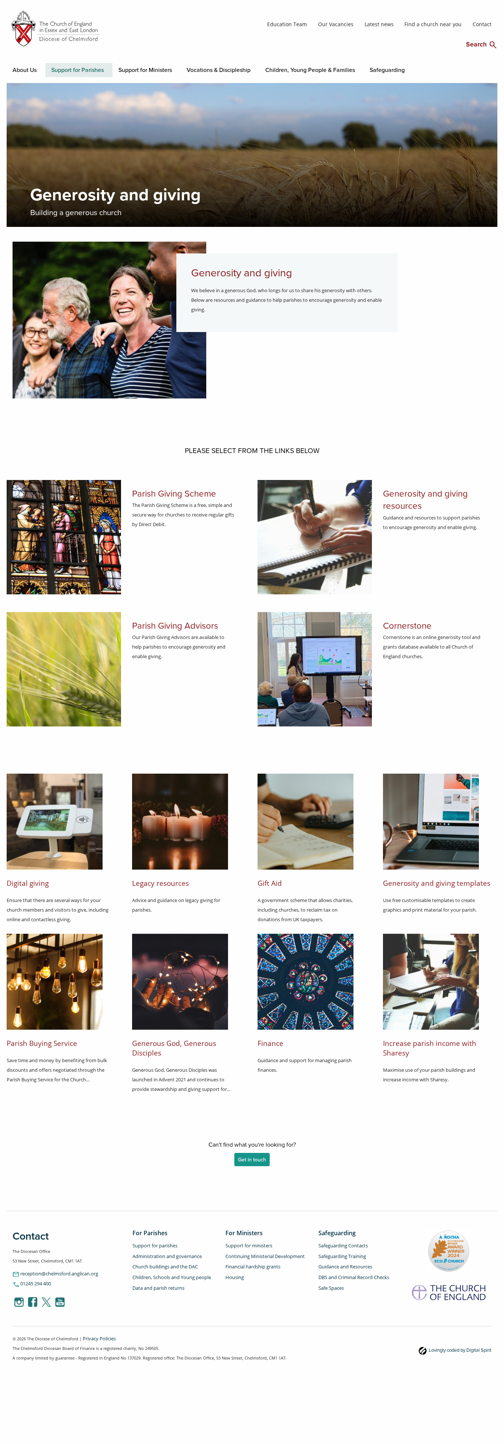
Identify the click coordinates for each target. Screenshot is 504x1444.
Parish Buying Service (42, 1042)
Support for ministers (245, 1243)
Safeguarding (289, 69)
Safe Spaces (329, 1279)
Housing (233, 1270)
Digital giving (28, 882)
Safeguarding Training (339, 1252)
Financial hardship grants (249, 1261)
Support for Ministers (110, 69)
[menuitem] (20, 69)
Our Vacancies (359, 24)
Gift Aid (270, 882)
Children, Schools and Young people (167, 1270)
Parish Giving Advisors (160, 622)
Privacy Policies (97, 1336)
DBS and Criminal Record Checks (349, 1270)
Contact (483, 24)
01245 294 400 (30, 1282)
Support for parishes (152, 1243)
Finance (270, 1042)
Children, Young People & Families (232, 69)
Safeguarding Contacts (339, 1243)
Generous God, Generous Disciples (174, 1047)
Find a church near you (442, 24)
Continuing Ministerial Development (260, 1252)
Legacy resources (160, 882)
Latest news (396, 24)
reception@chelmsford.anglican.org (50, 1272)
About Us (22, 69)
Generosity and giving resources (424, 490)
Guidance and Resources (341, 1261)
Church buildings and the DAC (161, 1261)
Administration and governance (162, 1252)
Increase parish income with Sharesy (429, 1047)
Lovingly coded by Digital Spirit (465, 1348)
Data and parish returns (154, 1279)
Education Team (318, 24)
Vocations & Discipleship (164, 69)
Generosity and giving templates (436, 882)
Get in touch (252, 1158)
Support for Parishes (60, 69)
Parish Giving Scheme (160, 490)
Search (481, 43)
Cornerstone (399, 622)
